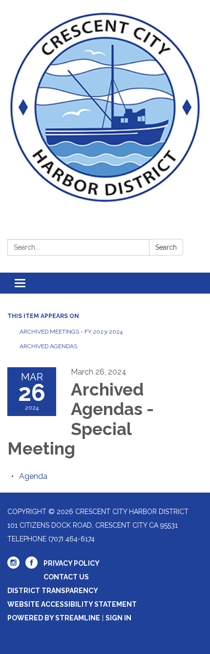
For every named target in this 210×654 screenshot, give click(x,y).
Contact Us (66, 577)
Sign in (118, 618)
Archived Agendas (48, 346)
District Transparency (52, 591)
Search (166, 247)
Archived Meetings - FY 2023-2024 (71, 331)
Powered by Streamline (53, 618)
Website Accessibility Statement (72, 604)
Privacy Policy (71, 563)
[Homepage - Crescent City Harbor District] (105, 107)
